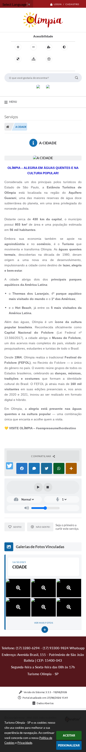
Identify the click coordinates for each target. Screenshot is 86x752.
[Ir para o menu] (15, 68)
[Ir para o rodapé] (34, 68)
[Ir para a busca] (25, 68)
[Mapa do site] (33, 59)
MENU (13, 101)
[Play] (38, 487)
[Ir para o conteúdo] (61, 59)
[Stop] (47, 487)
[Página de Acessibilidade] (49, 59)
